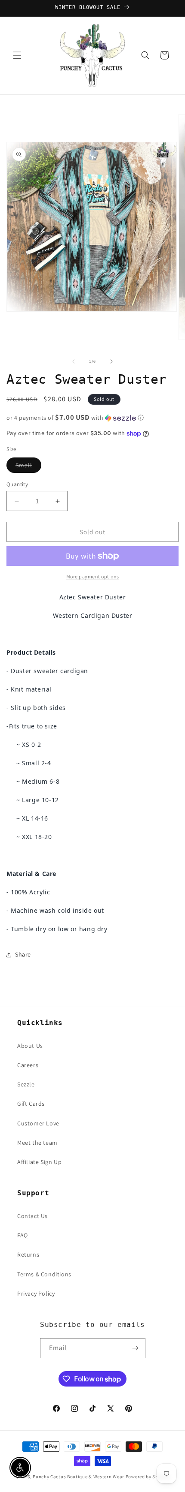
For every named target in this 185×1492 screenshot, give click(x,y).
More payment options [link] (92, 576)
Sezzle (26, 1084)
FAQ (22, 1235)
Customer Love (38, 1123)
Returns (28, 1254)
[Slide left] (73, 361)
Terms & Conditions (44, 1274)
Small (28, 467)
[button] (17, 55)
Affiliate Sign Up (39, 1162)
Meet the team (37, 1142)
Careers (27, 1065)
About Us (30, 1046)
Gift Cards (31, 1103)
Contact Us (32, 1216)
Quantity (17, 484)
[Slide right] (111, 361)
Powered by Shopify (148, 1477)
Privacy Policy (36, 1293)
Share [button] (23, 954)
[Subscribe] (135, 1348)
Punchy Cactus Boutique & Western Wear (78, 1477)
